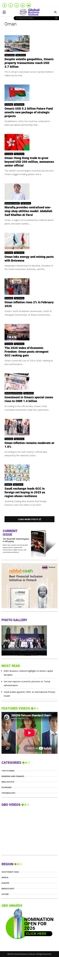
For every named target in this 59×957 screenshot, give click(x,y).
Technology (8, 793)
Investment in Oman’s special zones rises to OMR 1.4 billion (29, 399)
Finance (8, 484)
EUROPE (5, 883)
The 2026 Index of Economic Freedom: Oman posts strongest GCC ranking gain (26, 352)
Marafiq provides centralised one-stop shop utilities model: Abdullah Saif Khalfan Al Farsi (28, 211)
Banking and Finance (13, 393)
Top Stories (20, 55)
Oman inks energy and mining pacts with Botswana (29, 259)
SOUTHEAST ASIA (10, 872)
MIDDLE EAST (8, 888)
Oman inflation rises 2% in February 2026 (29, 304)
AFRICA (5, 877)
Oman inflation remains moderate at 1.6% (29, 445)
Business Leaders (12, 203)
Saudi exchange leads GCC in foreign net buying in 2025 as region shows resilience (25, 492)
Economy (8, 104)
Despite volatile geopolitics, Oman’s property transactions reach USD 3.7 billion (29, 63)
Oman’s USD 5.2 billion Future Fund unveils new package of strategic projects (29, 112)
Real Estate (9, 55)
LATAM (5, 894)
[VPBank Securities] (24, 607)
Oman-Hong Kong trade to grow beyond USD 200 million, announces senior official (29, 162)
